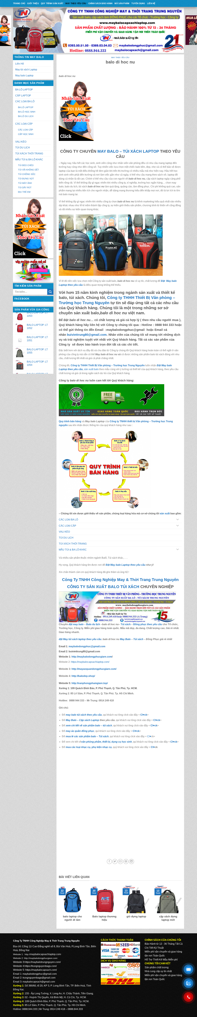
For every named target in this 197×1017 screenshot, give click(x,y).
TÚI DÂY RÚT (25, 187)
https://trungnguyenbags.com (40, 966)
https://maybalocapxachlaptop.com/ (90, 662)
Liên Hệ (151, 3)
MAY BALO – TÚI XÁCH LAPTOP (128, 151)
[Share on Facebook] (109, 861)
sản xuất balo (91, 369)
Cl (152, 725)
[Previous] (58, 906)
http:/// (90, 683)
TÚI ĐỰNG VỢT (26, 178)
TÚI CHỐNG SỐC (26, 174)
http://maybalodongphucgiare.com (40, 958)
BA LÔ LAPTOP (24, 89)
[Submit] (50, 292)
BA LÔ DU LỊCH (25, 116)
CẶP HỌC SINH (25, 134)
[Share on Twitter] (114, 861)
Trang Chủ (19, 3)
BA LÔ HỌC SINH (26, 112)
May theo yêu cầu (75, 3)
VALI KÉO (20, 141)
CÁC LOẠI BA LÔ (24, 101)
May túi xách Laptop (26, 69)
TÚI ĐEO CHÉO (26, 165)
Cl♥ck (143, 714)
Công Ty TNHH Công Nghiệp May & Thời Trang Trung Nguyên (120, 579)
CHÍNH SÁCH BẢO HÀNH (100, 3)
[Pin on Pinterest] (126, 861)
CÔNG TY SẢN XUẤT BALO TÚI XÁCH (103, 587)
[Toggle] (177, 520)
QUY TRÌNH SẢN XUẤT (52, 3)
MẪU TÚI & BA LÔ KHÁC (29, 159)
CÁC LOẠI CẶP (24, 123)
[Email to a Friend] (120, 861)
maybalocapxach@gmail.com (39, 981)
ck (156, 725)
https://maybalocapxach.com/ (41, 970)
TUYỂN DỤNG (138, 3)
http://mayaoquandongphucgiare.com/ (93, 669)
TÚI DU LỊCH (22, 147)
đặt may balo (76, 624)
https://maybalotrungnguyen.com (42, 962)
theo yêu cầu (154, 624)
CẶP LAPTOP (23, 95)
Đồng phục (140, 624)
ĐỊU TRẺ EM (24, 192)
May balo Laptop (24, 75)
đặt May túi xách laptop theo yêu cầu (80, 639)
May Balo (125, 639)
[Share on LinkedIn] (131, 861)
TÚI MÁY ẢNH (25, 183)
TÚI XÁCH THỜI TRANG (29, 153)
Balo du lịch (93, 624)
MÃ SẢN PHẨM (122, 3)
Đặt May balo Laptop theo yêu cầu (125, 565)
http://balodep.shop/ (83, 676)
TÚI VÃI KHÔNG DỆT (28, 169)
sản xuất (165, 513)
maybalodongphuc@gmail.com (40, 974)
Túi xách (126, 624)
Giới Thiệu (33, 3)
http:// (91, 656)
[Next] (182, 906)
